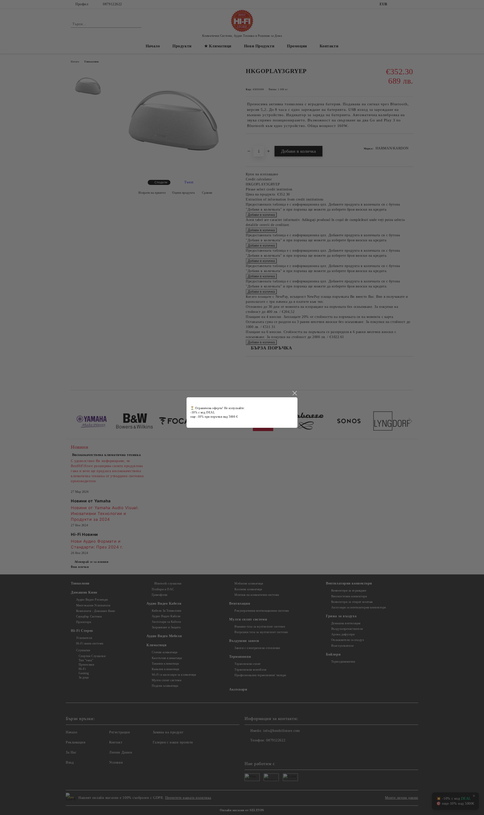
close (294, 393)
